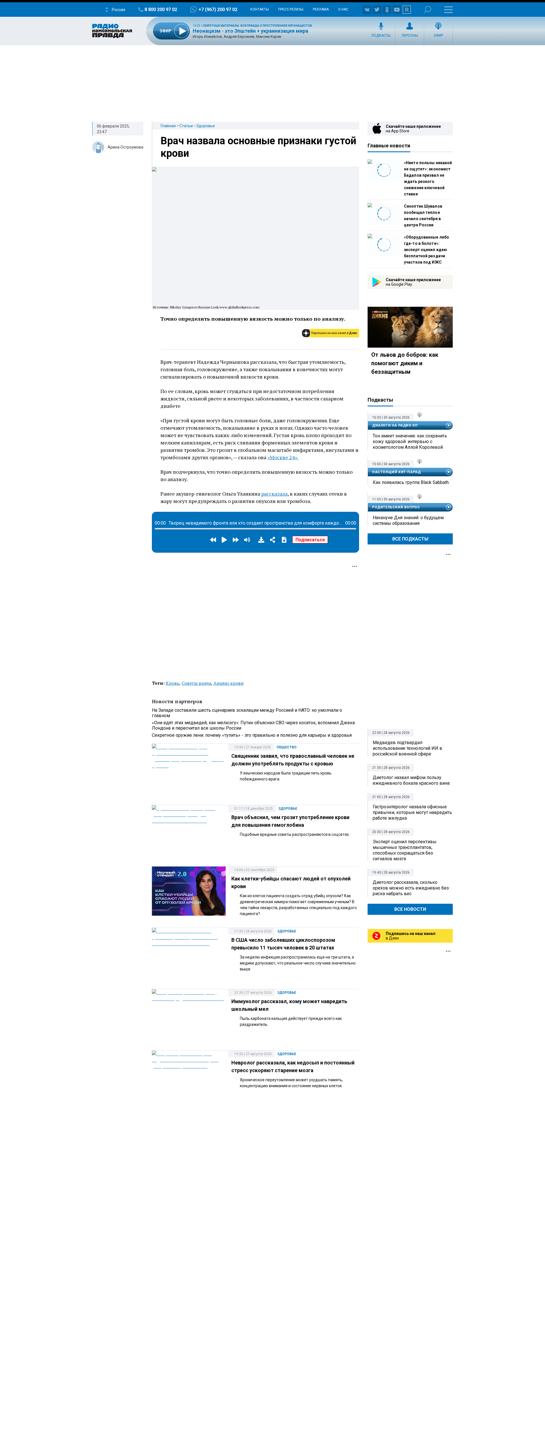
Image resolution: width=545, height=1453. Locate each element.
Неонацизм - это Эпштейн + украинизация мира (250, 31)
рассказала (274, 493)
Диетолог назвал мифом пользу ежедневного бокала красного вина (411, 780)
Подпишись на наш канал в (334, 333)
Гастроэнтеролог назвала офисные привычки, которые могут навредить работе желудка (412, 812)
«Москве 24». (282, 457)
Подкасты (381, 35)
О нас (343, 9)
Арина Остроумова (125, 147)
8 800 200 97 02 (160, 9)
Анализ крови (228, 683)
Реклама (321, 9)
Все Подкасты (410, 539)
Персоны (410, 35)
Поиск (427, 9)
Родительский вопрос (396, 507)
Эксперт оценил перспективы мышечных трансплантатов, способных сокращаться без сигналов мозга (405, 850)
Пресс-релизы (290, 9)
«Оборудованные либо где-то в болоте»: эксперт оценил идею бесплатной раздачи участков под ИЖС (426, 249)
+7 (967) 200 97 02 (217, 9)
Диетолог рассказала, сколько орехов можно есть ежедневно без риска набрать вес (411, 888)
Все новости (410, 909)
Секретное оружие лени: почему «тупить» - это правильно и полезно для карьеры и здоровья (252, 735)
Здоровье (205, 126)
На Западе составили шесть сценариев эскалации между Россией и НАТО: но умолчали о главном (247, 712)
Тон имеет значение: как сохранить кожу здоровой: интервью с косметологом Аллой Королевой (410, 441)
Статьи (186, 126)
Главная (168, 126)
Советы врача (196, 683)
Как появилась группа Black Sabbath (411, 482)
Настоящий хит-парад (396, 472)
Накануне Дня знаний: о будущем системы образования (408, 520)
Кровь (172, 683)
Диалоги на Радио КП (395, 425)
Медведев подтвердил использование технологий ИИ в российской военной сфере (407, 748)
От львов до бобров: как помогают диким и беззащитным (404, 363)
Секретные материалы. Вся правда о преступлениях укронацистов (257, 25)
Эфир (438, 35)
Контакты (259, 9)
